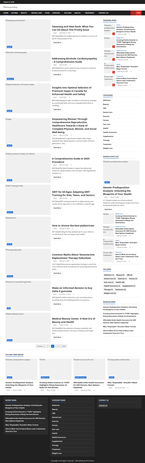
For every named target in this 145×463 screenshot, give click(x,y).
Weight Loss (120, 37)
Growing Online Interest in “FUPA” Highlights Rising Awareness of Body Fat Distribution (109, 42)
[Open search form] (128, 13)
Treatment (89, 13)
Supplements (108, 136)
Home (5, 13)
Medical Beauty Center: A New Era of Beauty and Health (28, 328)
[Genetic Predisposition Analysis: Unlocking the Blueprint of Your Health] (121, 172)
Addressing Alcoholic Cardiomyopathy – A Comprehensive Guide (28, 66)
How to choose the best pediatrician (28, 232)
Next (64, 346)
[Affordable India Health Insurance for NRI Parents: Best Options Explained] (89, 369)
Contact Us (103, 13)
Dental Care (36, 13)
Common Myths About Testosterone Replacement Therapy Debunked (28, 264)
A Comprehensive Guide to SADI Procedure (28, 168)
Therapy (9, 276)
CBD (8, 308)
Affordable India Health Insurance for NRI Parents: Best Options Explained (109, 55)
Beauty (24, 13)
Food (47, 13)
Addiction (10, 79)
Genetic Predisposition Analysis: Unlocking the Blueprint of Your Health (109, 29)
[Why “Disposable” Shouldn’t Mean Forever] (124, 369)
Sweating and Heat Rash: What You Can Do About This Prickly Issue (28, 34)
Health (77, 13)
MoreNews (80, 461)
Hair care (106, 124)
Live (138, 13)
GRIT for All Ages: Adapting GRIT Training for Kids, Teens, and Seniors (28, 200)
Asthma (14, 13)
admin (55, 33)
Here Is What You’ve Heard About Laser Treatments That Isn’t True (109, 80)
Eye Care (67, 13)
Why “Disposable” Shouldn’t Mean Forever (109, 68)
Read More (58, 42)
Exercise (56, 13)
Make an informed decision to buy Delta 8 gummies (28, 296)
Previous (40, 346)
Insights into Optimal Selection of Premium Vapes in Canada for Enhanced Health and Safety (28, 98)
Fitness (106, 120)
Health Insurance (121, 50)
